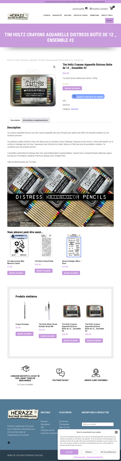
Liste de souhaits (78, 9)
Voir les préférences (108, 452)
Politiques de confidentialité (95, 457)
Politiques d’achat (47, 430)
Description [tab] (15, 120)
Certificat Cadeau (81, 15)
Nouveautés (57, 15)
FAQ (42, 427)
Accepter (69, 452)
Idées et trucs (106, 15)
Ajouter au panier (72, 88)
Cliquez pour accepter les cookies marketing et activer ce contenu (60, 196)
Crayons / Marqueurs (21, 60)
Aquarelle (33, 60)
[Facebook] (86, 8)
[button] (116, 432)
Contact (109, 20)
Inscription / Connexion (100, 9)
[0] (111, 8)
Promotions (94, 15)
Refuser (89, 452)
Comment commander (49, 433)
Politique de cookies (79, 457)
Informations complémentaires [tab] (35, 120)
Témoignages (64, 424)
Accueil (10, 60)
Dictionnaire (63, 421)
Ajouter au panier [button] (16, 273)
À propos (46, 15)
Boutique (67, 15)
